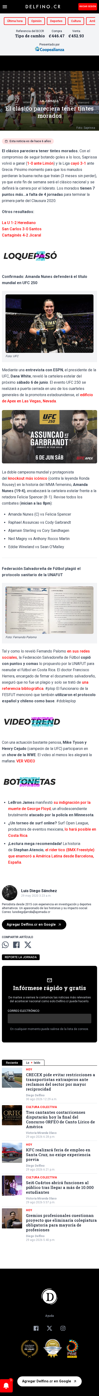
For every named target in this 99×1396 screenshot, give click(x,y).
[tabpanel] (49, 1155)
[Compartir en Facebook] (16, 945)
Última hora (15, 21)
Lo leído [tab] (33, 1062)
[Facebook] (36, 1328)
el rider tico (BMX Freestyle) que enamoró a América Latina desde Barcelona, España (51, 856)
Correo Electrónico (23, 1011)
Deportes (56, 21)
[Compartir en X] (28, 945)
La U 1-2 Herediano (19, 222)
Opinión (36, 21)
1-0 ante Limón (40, 163)
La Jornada (49, 101)
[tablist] (49, 1063)
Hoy (29, 1069)
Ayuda (49, 1315)
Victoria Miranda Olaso (41, 1133)
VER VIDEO (25, 761)
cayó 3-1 (78, 163)
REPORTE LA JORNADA (21, 957)
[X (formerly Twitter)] (49, 1328)
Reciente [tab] (12, 1062)
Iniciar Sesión (87, 6)
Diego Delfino (35, 1095)
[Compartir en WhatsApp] (5, 944)
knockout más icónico (27, 478)
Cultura (76, 21)
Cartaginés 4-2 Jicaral (21, 235)
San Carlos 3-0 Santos (22, 229)
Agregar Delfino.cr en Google (31, 925)
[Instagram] (63, 1328)
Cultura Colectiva (41, 1107)
